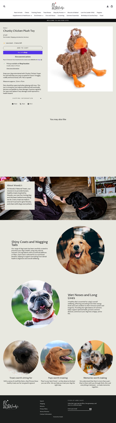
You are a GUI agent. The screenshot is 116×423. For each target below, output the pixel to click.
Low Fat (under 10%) (87, 13)
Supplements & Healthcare (22, 16)
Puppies (99, 13)
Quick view (16, 162)
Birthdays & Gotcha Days (89, 16)
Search (42, 401)
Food (101, 16)
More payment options (23, 57)
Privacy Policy (44, 409)
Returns (42, 406)
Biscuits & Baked (73, 13)
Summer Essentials (73, 16)
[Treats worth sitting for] (21, 358)
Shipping (13, 37)
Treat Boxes (47, 13)
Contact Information (46, 414)
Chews (27, 13)
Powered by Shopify (58, 417)
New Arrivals (18, 13)
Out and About (50, 16)
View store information (13, 68)
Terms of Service (44, 411)
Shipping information (23, 98)
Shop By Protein (58, 13)
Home (5, 28)
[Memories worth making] (95, 358)
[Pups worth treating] (58, 358)
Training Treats (36, 13)
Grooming (61, 16)
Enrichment (38, 16)
